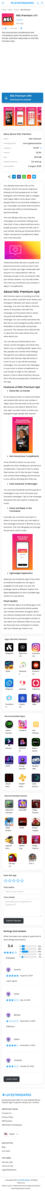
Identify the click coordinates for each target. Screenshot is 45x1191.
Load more (11, 1079)
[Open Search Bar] (42, 3)
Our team (6, 1151)
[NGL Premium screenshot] (9, 116)
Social (16, 10)
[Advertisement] (22, 68)
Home (4, 10)
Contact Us (6, 1113)
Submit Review (13, 920)
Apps (10, 10)
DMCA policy (7, 1121)
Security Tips (7, 1162)
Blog (3, 1147)
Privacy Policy (7, 1117)
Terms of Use (7, 1166)
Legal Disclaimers (9, 1170)
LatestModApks (23, 1180)
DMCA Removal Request (12, 1125)
